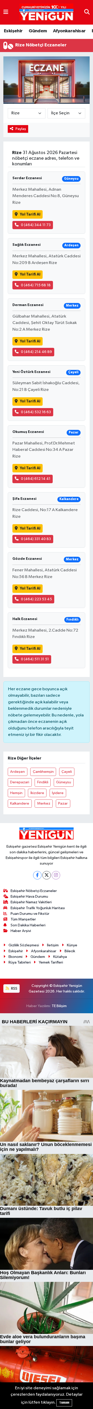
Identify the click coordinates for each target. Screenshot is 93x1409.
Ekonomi (15, 957)
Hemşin (16, 793)
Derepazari (19, 782)
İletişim (53, 945)
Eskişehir (13, 31)
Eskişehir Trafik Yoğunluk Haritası (38, 908)
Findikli (42, 782)
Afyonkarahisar (69, 31)
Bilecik (70, 951)
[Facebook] (37, 875)
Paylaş (21, 129)
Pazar (63, 803)
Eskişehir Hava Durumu (29, 896)
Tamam (64, 1402)
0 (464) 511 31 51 (35, 659)
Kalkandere (19, 803)
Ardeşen (17, 772)
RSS (13, 988)
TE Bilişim (59, 1006)
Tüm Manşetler (23, 919)
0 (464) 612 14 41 (35, 479)
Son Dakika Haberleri (28, 925)
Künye (72, 945)
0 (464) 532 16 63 (36, 412)
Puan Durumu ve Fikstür (30, 914)
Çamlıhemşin (43, 772)
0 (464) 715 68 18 (36, 285)
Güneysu (63, 782)
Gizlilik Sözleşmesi (24, 945)
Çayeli (66, 772)
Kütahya (60, 957)
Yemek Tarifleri (51, 962)
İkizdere (37, 793)
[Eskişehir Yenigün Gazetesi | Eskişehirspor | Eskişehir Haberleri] (46, 12)
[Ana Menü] (5, 12)
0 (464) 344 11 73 (36, 225)
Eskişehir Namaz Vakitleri (31, 902)
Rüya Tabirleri (20, 962)
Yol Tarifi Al (30, 214)
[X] (46, 875)
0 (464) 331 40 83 (36, 539)
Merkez (43, 803)
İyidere (58, 793)
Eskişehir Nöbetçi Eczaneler (34, 891)
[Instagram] (56, 875)
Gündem (38, 31)
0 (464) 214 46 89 (36, 352)
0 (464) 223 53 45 (36, 599)
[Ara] (87, 12)
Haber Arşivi (21, 931)
